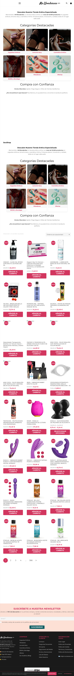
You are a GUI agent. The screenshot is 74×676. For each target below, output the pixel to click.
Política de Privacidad (64, 644)
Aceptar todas (52, 673)
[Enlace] (50, 3)
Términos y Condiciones (65, 649)
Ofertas (22, 653)
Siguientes (36, 560)
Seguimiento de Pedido (46, 649)
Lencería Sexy (23, 645)
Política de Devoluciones (65, 652)
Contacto (41, 641)
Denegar (60, 673)
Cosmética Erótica (25, 648)
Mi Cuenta (42, 647)
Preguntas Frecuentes (45, 644)
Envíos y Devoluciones (45, 652)
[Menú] (20, 3)
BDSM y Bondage (25, 650)
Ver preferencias (67, 673)
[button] (66, 3)
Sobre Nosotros (43, 657)
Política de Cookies (63, 647)
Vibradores (23, 642)
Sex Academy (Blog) (25, 655)
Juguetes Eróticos (25, 640)
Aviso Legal (61, 641)
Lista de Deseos (43, 654)
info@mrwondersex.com (66, 656)
